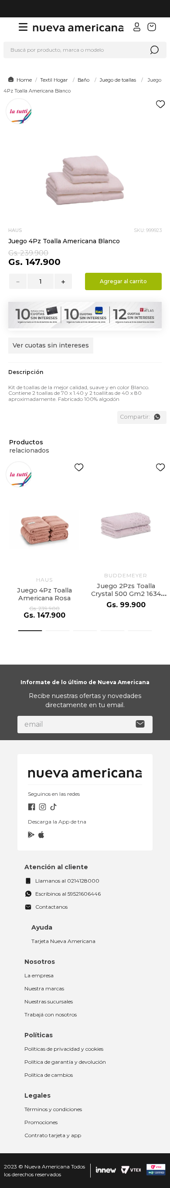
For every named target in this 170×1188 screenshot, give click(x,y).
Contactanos (51, 906)
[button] (50, 350)
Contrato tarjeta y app (52, 1135)
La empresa (39, 975)
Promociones (41, 1122)
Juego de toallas (118, 80)
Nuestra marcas (44, 988)
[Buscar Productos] (154, 50)
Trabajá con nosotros (50, 1014)
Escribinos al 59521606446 (68, 893)
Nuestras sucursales (48, 1001)
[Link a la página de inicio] (18, 79)
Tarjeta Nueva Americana (63, 941)
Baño (83, 80)
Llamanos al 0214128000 (67, 880)
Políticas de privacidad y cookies (63, 1049)
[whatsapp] (157, 417)
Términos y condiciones (53, 1109)
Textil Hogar (54, 80)
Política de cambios (48, 1075)
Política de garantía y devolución (65, 1062)
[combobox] (85, 50)
